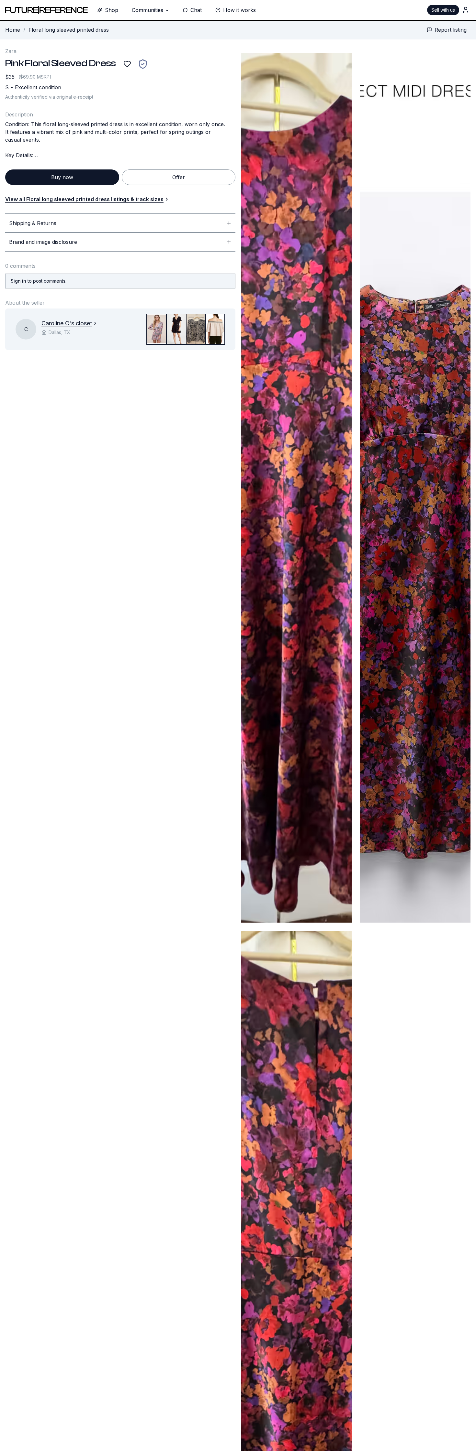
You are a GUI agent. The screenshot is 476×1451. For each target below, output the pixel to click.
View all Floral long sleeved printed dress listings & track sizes (84, 199)
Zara (11, 51)
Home (12, 30)
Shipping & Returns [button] (32, 223)
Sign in (18, 281)
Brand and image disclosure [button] (43, 242)
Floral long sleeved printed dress (68, 30)
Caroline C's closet (66, 323)
